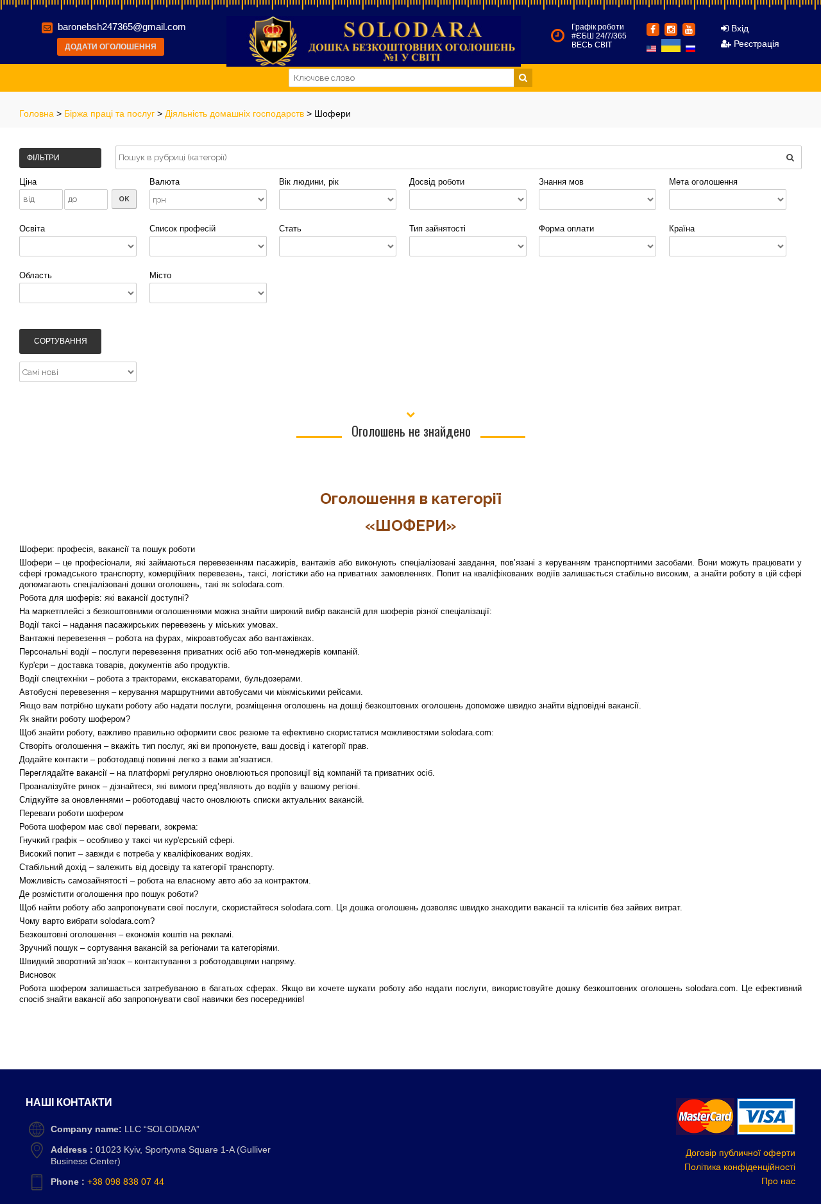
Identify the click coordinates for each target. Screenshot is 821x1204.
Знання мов (561, 182)
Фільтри (43, 157)
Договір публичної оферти (740, 1153)
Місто (160, 275)
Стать (290, 228)
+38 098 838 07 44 (125, 1181)
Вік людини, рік (309, 182)
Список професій (182, 228)
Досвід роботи (436, 182)
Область (35, 275)
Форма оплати (566, 228)
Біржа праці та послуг (110, 113)
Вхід (739, 28)
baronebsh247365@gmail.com (122, 26)
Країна (682, 228)
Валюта (164, 182)
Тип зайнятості (437, 228)
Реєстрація (755, 43)
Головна (37, 113)
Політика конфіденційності (739, 1167)
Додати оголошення (111, 46)
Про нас (778, 1181)
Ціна (28, 182)
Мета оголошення (703, 182)
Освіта (32, 228)
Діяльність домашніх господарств (236, 113)
